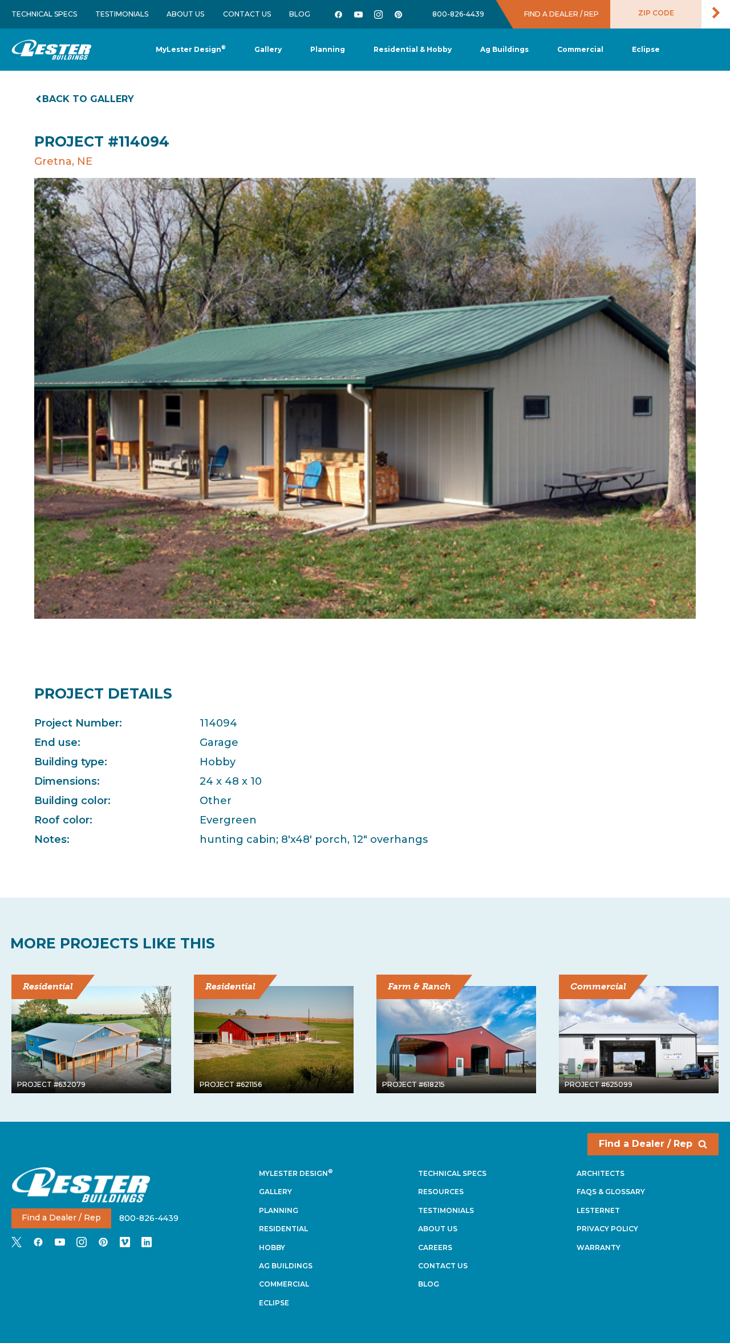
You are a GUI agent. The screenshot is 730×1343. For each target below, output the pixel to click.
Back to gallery (88, 99)
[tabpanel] (365, 398)
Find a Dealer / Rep (645, 1143)
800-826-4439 (458, 14)
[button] (327, 49)
